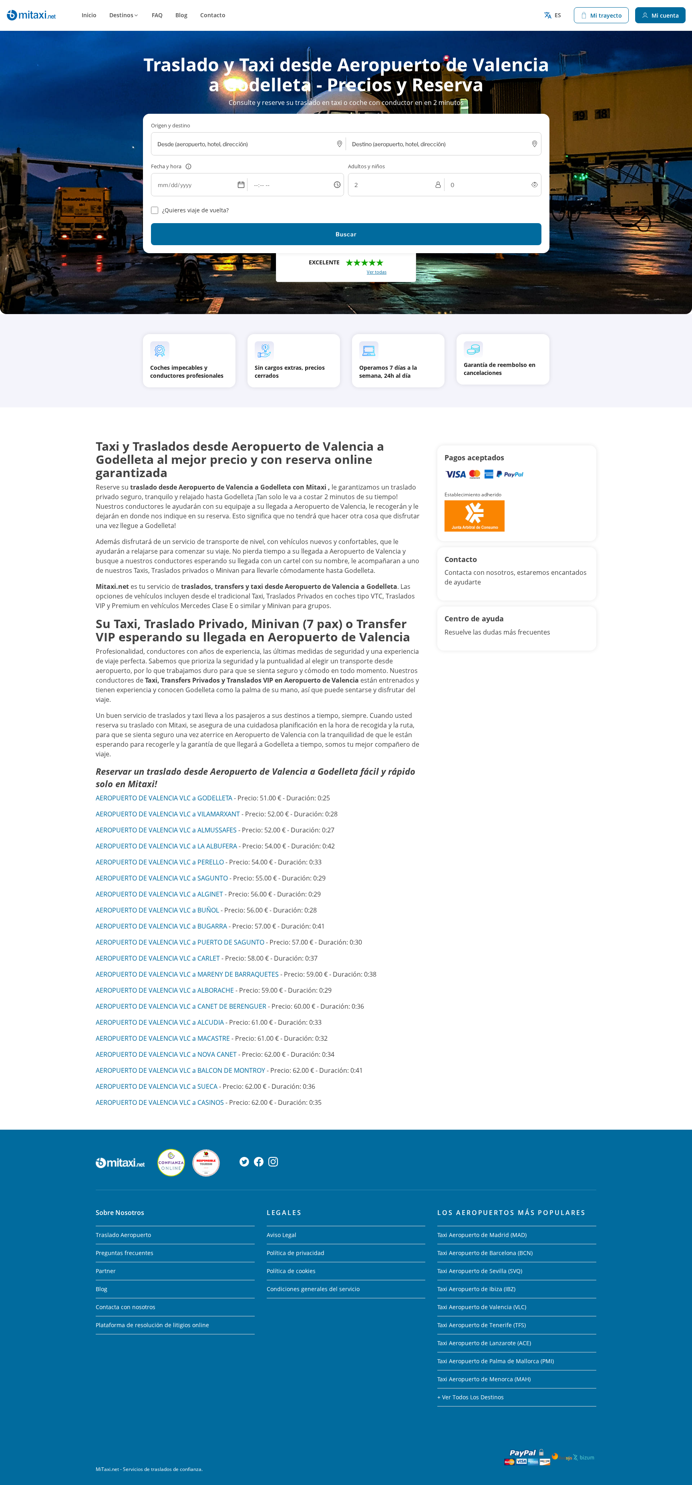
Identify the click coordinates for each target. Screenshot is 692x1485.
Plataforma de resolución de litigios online (152, 1325)
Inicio (89, 15)
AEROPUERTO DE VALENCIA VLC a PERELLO (160, 862)
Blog (181, 15)
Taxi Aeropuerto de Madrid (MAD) (482, 1235)
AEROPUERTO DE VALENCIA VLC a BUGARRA (161, 926)
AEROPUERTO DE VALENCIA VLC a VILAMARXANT (168, 814)
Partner (106, 1271)
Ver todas (376, 272)
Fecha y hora (166, 166)
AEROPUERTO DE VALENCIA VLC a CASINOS (160, 1102)
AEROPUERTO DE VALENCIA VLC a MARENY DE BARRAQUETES (187, 974)
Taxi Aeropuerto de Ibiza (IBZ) (476, 1289)
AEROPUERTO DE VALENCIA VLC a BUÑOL (157, 910)
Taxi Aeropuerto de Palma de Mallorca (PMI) (495, 1361)
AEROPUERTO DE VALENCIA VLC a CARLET (158, 958)
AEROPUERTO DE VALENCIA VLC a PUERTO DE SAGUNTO (180, 942)
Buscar (346, 234)
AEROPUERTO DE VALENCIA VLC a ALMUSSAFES (166, 830)
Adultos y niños (366, 166)
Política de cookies (291, 1271)
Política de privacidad (295, 1253)
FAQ (157, 15)
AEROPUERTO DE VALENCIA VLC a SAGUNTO (162, 878)
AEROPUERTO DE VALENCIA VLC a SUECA (156, 1086)
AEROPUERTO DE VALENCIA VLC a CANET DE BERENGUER (181, 1006)
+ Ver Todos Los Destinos (470, 1397)
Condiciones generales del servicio (313, 1289)
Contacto (212, 15)
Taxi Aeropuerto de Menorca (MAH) (484, 1379)
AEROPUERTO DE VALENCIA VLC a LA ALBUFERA (166, 846)
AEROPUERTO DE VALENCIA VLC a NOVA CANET (166, 1054)
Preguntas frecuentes (124, 1253)
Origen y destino (170, 125)
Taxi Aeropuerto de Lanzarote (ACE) (484, 1343)
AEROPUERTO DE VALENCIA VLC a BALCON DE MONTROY (180, 1070)
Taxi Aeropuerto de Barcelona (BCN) (485, 1253)
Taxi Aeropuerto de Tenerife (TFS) (481, 1325)
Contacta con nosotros (125, 1307)
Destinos (121, 15)
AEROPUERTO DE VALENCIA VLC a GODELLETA (164, 798)
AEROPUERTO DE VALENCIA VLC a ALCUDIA (160, 1022)
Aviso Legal (281, 1235)
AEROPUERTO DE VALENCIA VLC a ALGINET (159, 894)
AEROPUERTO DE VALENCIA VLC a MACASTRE (163, 1038)
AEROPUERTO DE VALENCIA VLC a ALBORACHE (165, 990)
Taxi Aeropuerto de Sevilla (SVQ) (479, 1271)
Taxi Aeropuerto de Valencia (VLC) (481, 1307)
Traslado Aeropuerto (123, 1235)
